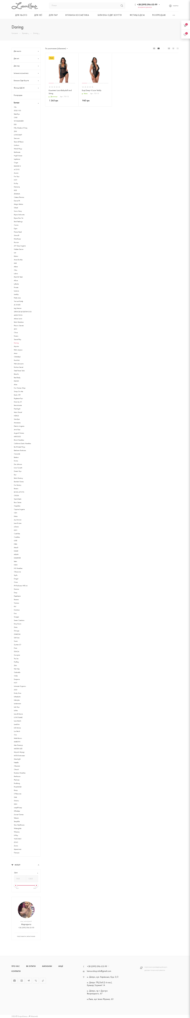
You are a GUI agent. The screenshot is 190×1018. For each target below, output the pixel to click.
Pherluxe (16, 780)
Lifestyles (17, 700)
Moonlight (17, 759)
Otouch (16, 769)
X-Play (16, 835)
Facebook (15, 981)
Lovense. (16, 291)
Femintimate (18, 405)
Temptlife (17, 821)
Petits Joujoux (18, 350)
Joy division (17, 520)
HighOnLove (18, 156)
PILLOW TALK (18, 277)
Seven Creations (19, 620)
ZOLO (16, 842)
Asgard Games (19, 433)
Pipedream (17, 596)
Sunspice (17, 655)
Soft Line (16, 638)
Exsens (16, 336)
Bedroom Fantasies (20, 450)
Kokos (16, 516)
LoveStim (17, 724)
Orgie (16, 163)
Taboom (16, 818)
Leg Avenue (17, 308)
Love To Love (17, 523)
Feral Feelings (18, 221)
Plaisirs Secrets (19, 326)
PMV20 (16, 381)
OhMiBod (17, 357)
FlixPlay (16, 662)
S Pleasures (17, 794)
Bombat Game (19, 482)
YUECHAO (17, 839)
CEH (15, 513)
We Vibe (16, 669)
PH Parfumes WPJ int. (21, 586)
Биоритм (17, 679)
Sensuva (16, 138)
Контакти (16, 971)
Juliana (16, 527)
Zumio (16, 846)
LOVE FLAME (18, 717)
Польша (16, 853)
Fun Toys (16, 176)
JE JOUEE (17, 305)
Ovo (15, 735)
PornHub (16, 360)
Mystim (16, 346)
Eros (15, 613)
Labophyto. (17, 697)
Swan (16, 641)
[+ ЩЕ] (174, 15)
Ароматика (17, 849)
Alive (15, 384)
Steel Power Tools (19, 371)
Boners (16, 489)
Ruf (15, 606)
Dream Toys (18, 471)
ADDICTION (18, 315)
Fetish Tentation (19, 322)
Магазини (47, 966)
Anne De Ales (18, 260)
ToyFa (15, 575)
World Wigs (18, 149)
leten (15, 561)
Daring (16, 343)
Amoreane (17, 423)
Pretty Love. (17, 298)
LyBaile (16, 284)
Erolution (17, 610)
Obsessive (17, 572)
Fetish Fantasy (18, 478)
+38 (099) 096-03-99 (147, 5)
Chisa (16, 332)
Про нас (16, 966)
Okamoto (17, 766)
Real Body (17, 378)
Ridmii (16, 256)
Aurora (16, 173)
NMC (16, 565)
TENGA (16, 651)
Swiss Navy (18, 211)
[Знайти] (121, 5)
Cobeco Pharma (19, 197)
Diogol (16, 579)
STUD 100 (17, 111)
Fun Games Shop (19, 388)
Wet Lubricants (19, 364)
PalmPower (17, 239)
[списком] (173, 48)
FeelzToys (17, 114)
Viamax (16, 603)
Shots (16, 627)
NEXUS (16, 416)
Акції (60, 966)
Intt (15, 253)
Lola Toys (17, 707)
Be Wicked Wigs (19, 447)
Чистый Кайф (18, 301)
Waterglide (17, 828)
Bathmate (17, 152)
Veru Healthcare (19, 825)
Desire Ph (17, 201)
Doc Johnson (18, 464)
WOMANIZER (19, 121)
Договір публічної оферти (155, 970)
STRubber (17, 811)
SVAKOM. (17, 634)
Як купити (31, 966)
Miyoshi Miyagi (19, 752)
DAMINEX (17, 558)
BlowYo (16, 374)
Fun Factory (17, 485)
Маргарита (26, 925)
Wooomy (17, 832)
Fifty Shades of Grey (20, 128)
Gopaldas (17, 506)
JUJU (15, 690)
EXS (15, 124)
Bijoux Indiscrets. (19, 215)
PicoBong (17, 783)
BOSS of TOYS (19, 492)
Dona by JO (18, 402)
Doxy (15, 593)
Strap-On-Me (18, 391)
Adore (16, 267)
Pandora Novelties (20, 773)
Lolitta (16, 710)
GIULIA (16, 495)
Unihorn (16, 145)
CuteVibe (17, 534)
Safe (15, 797)
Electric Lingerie (19, 426)
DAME (16, 551)
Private (16, 287)
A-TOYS (16, 169)
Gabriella (17, 672)
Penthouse (17, 776)
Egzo (15, 228)
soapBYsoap (18, 808)
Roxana (16, 599)
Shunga (16, 631)
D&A (15, 544)
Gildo (16, 676)
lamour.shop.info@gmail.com (99, 971)
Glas (15, 270)
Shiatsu (16, 801)
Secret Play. (17, 339)
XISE (15, 190)
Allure (16, 280)
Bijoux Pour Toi (18, 218)
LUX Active (17, 728)
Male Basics (18, 738)
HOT (15, 180)
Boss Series (17, 502)
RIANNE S (17, 166)
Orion (16, 582)
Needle (16, 762)
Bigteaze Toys (18, 398)
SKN (15, 804)
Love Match (17, 721)
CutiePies (17, 537)
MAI (15, 263)
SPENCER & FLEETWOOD (23, 312)
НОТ (15, 683)
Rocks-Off (17, 395)
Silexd (16, 208)
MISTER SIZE (18, 749)
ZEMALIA (17, 194)
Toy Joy (16, 658)
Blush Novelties (19, 440)
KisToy (16, 183)
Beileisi (16, 457)
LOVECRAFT (18, 135)
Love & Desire (18, 714)
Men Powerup (18, 745)
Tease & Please (18, 142)
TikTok (43, 981)
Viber (36, 981)
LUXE (15, 541)
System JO (17, 645)
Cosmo (16, 225)
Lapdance (17, 159)
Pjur (15, 475)
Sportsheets (17, 499)
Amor (15, 353)
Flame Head (18, 232)
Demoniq (17, 187)
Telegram (29, 981)
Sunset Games (19, 814)
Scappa (16, 617)
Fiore (15, 648)
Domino (16, 589)
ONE (15, 117)
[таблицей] (177, 48)
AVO (15, 329)
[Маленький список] (154, 48)
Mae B (16, 547)
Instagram (22, 981)
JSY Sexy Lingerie (20, 246)
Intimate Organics (20, 686)
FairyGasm (17, 624)
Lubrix (16, 274)
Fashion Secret (18, 367)
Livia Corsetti (18, 468)
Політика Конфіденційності (156, 967)
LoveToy (16, 294)
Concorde (17, 454)
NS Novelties (18, 568)
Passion (16, 242)
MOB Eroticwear (19, 756)
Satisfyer (17, 419)
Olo (15, 107)
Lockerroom (17, 704)
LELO (15, 530)
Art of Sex (17, 430)
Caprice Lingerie (19, 509)
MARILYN (17, 742)
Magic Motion (18, 204)
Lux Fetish (17, 731)
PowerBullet (17, 787)
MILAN (16, 554)
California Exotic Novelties (22, 443)
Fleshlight (17, 409)
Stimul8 (16, 235)
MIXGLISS (17, 436)
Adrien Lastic (18, 319)
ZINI (15, 131)
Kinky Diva (17, 693)
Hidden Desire (18, 249)
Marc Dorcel (18, 412)
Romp (16, 790)
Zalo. (15, 665)
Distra (16, 461)
